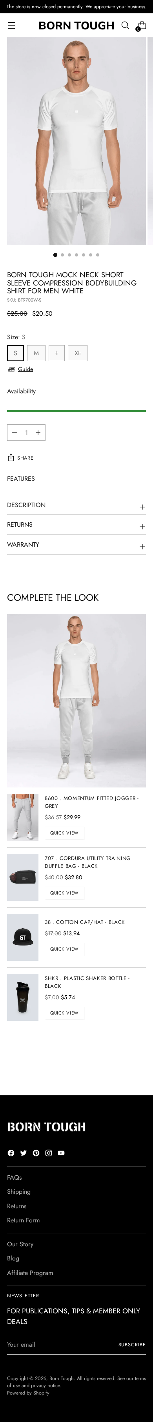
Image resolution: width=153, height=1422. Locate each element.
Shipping (19, 1191)
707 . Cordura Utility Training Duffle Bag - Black (88, 862)
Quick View (64, 833)
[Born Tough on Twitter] (24, 1154)
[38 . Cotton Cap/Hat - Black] (22, 937)
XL (78, 353)
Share (25, 458)
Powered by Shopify (28, 1393)
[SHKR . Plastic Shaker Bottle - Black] (22, 997)
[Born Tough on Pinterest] (37, 1154)
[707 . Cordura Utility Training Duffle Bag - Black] (22, 877)
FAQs (14, 1177)
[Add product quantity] (14, 432)
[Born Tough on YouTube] (62, 1154)
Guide (25, 369)
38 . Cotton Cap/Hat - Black (85, 922)
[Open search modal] (125, 25)
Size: (16, 337)
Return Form (23, 1220)
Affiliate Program (30, 1272)
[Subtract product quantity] (38, 432)
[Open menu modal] (11, 25)
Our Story (20, 1244)
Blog (13, 1258)
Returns (17, 1206)
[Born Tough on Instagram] (49, 1154)
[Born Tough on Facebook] (11, 1154)
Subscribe (132, 1344)
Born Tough (61, 1378)
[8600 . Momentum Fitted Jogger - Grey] (22, 817)
